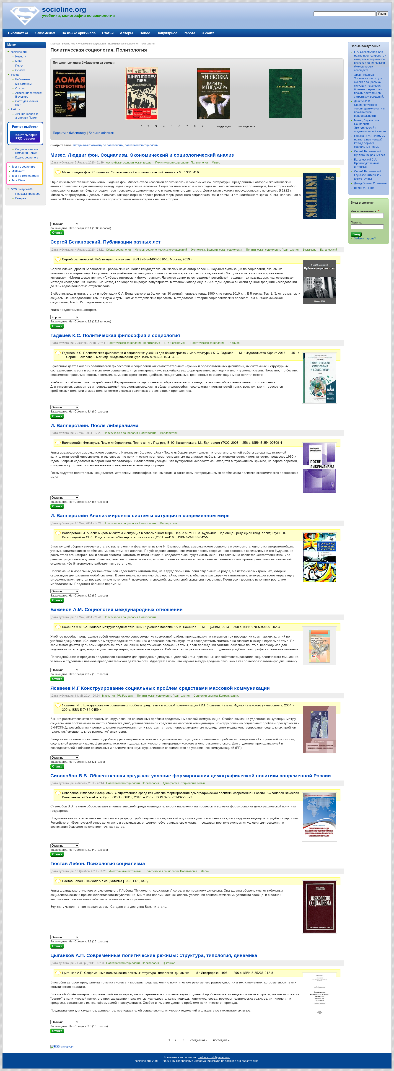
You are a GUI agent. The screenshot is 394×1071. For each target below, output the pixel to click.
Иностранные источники (125, 871)
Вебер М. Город (364, 187)
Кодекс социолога (26, 157)
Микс (18, 61)
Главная (55, 43)
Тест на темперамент (25, 175)
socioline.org (64, 9)
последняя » (246, 126)
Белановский (328, 249)
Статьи (108, 33)
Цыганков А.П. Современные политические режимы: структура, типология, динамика (153, 955)
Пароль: (357, 222)
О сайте (208, 33)
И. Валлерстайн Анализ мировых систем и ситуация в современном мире (140, 515)
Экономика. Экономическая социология (216, 249)
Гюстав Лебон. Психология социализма (97, 863)
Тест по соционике (24, 166)
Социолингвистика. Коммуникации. (216, 695)
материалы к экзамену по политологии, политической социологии (115, 145)
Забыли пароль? (365, 238)
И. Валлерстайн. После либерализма (94, 425)
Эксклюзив (309, 249)
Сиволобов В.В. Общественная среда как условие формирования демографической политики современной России (190, 775)
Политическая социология (207, 343)
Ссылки (20, 70)
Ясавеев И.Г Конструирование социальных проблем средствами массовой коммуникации (160, 688)
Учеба (15, 74)
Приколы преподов (27, 193)
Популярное (166, 33)
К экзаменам (44, 33)
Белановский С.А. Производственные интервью (366, 163)
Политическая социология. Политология (181, 162)
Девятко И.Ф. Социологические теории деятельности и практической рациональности (369, 108)
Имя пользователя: (365, 211)
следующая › (224, 126)
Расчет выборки (25, 126)
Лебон (205, 871)
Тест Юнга (18, 180)
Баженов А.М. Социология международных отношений (116, 609)
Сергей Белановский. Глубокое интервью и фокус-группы (368, 175)
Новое (145, 33)
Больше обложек (101, 133)
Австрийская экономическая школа (128, 162)
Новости (20, 56)
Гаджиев (233, 343)
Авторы (126, 33)
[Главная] (24, 25)
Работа (189, 33)
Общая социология (118, 249)
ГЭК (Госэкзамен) (175, 343)
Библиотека (68, 43)
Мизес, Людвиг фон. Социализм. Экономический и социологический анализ (142, 155)
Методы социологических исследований (161, 249)
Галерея (20, 198)
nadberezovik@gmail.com (214, 1057)
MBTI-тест (18, 171)
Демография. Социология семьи (184, 783)
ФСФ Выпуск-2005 (22, 189)
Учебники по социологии (92, 43)
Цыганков (169, 963)
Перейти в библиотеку (69, 133)
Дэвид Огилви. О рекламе (370, 183)
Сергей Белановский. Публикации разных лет (105, 242)
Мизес (216, 162)
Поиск (19, 65)
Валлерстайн (169, 433)
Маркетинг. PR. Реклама (117, 695)
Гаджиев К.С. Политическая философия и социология (115, 335)
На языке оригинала (79, 33)
